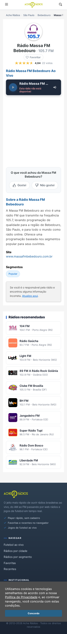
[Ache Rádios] (34, 5)
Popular (13, 273)
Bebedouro (44, 15)
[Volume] (54, 87)
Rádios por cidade (15, 551)
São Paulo (28, 15)
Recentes (10, 569)
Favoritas (10, 563)
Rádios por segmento (18, 557)
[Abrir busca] (60, 5)
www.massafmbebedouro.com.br (29, 256)
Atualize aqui (30, 295)
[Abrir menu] (6, 5)
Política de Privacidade (21, 597)
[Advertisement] (33, 129)
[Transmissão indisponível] (13, 87)
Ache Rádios (13, 15)
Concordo (33, 613)
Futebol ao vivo (14, 544)
